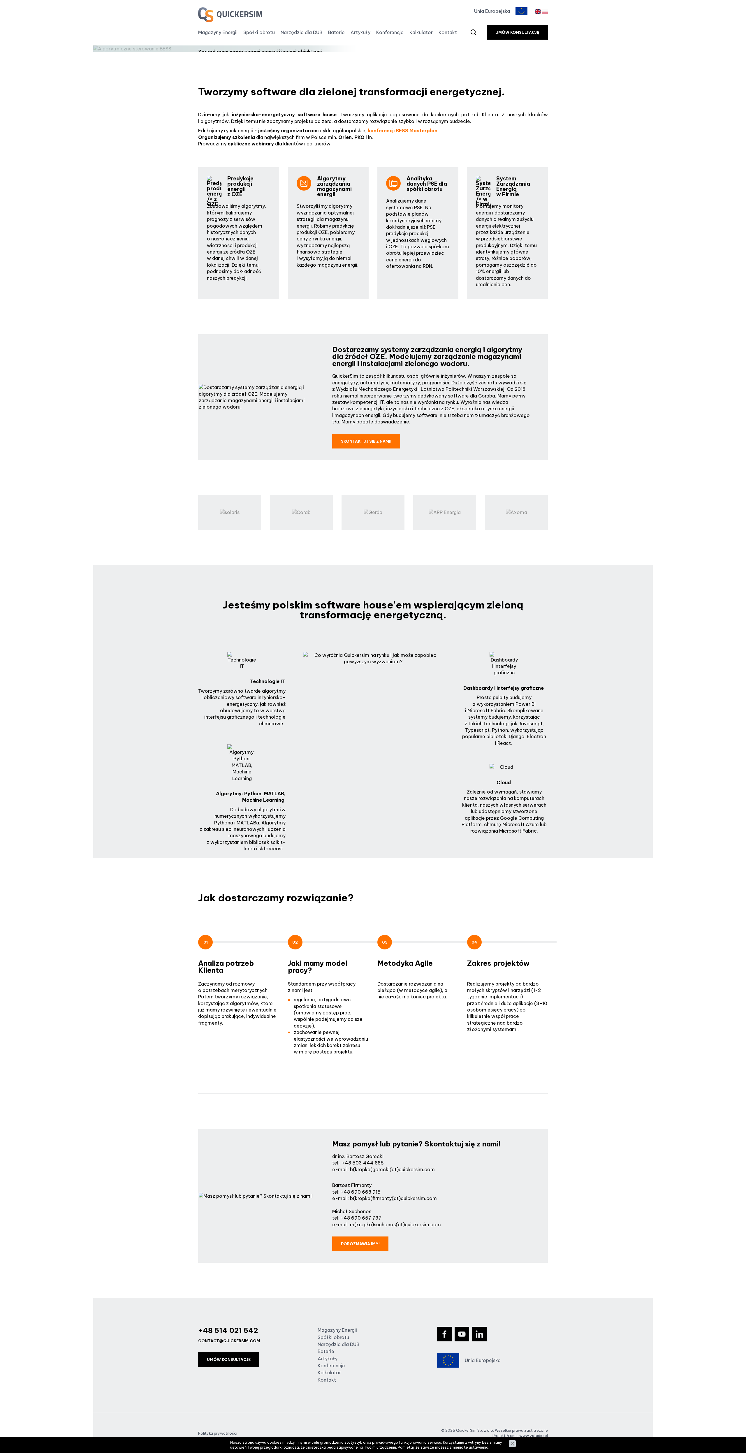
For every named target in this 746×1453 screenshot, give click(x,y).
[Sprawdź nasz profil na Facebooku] (444, 1334)
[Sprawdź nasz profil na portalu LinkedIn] (479, 1334)
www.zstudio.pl (533, 1435)
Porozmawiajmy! (360, 1243)
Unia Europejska (492, 11)
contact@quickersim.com (229, 1340)
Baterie (336, 32)
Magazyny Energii (217, 32)
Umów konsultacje (229, 1359)
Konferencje (390, 32)
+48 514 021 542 (228, 1330)
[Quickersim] (230, 14)
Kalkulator (421, 32)
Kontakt (448, 32)
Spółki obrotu (259, 32)
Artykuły (360, 32)
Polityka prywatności (217, 1433)
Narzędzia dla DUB (301, 32)
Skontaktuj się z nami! (366, 441)
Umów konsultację (517, 32)
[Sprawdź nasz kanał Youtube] (462, 1334)
